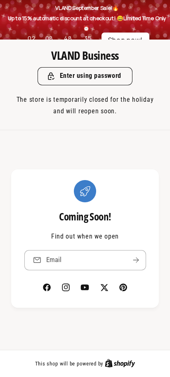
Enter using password (90, 76)
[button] (85, 76)
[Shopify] (120, 363)
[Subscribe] (135, 260)
